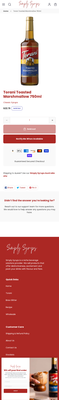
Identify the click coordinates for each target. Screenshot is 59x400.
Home (5, 11)
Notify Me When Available (29, 138)
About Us (10, 340)
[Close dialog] (55, 359)
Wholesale (11, 314)
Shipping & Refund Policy (17, 333)
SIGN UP (15, 391)
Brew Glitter (11, 300)
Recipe (9, 307)
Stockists (10, 354)
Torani (9, 293)
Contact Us (11, 347)
